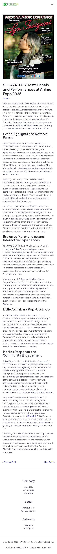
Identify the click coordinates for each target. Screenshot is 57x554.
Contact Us (28, 490)
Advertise (28, 493)
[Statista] (31, 416)
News (6, 98)
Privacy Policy (28, 507)
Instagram (28, 528)
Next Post (50, 462)
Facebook (28, 525)
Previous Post (8, 462)
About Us (28, 487)
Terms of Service (28, 511)
